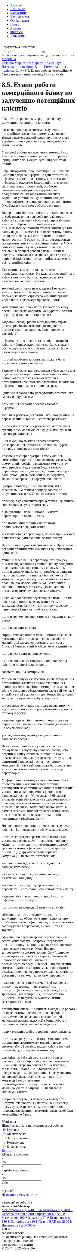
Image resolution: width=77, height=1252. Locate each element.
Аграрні (16, 5)
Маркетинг (18, 13)
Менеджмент (19, 16)
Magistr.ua (9, 59)
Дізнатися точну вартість (20, 1195)
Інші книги (18, 36)
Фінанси (16, 32)
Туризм (15, 28)
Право (14, 24)
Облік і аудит (19, 20)
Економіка (17, 9)
